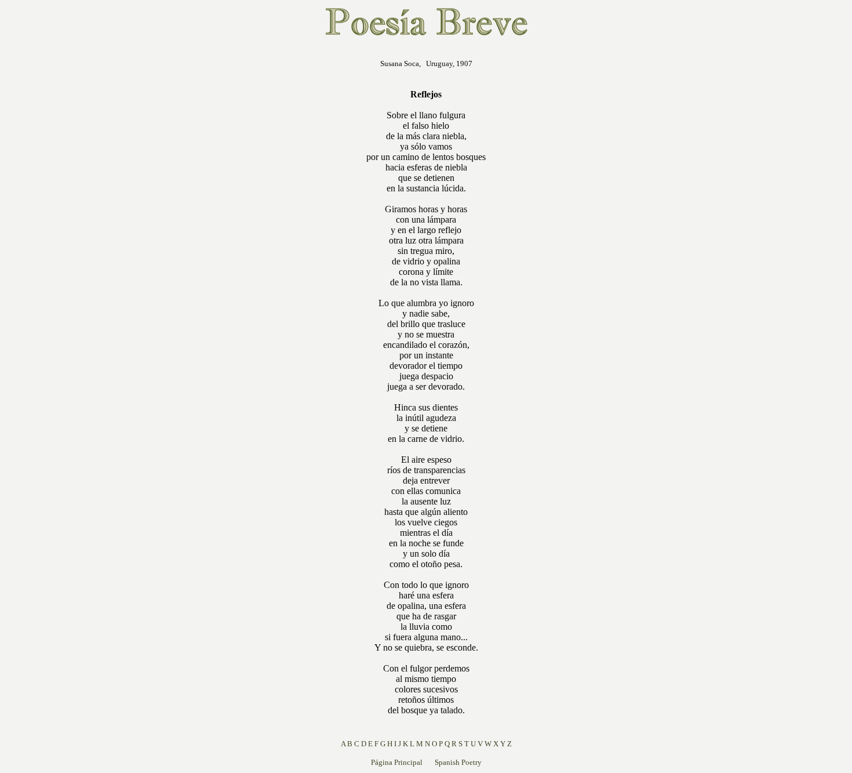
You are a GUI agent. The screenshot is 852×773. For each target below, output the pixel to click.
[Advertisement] (292, 223)
